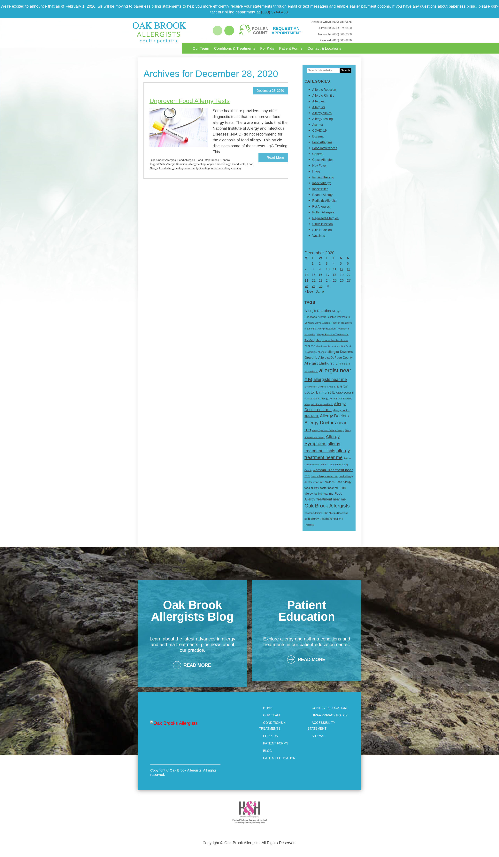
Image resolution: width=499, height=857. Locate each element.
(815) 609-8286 (335, 40)
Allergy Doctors (334, 415)
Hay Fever (319, 165)
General (225, 159)
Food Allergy (343, 482)
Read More (275, 157)
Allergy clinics (322, 113)
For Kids (267, 48)
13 (348, 269)
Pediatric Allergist (324, 200)
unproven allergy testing (226, 168)
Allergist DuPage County (335, 357)
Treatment (309, 525)
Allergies (170, 159)
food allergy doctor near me (321, 487)
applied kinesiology (218, 164)
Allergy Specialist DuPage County (328, 430)
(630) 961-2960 (335, 34)
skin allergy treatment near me (323, 518)
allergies (312, 352)
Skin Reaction (322, 230)
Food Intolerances (207, 159)
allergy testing (197, 164)
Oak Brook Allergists (327, 505)
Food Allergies (186, 159)
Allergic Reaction (176, 164)
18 (334, 275)
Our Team (201, 48)
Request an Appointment (286, 30)
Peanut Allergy (322, 194)
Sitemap (319, 736)
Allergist (322, 352)
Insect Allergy (321, 183)
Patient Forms (291, 48)
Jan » (320, 291)
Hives (316, 171)
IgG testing (203, 168)
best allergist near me (324, 476)
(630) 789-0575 (331, 21)
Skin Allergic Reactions (336, 513)
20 (348, 275)
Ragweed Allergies (325, 218)
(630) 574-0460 (335, 28)
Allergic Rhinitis (323, 95)
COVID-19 (319, 130)
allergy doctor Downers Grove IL (319, 387)
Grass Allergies (322, 159)
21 (306, 280)
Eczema (318, 136)
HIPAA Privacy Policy (330, 715)
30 (320, 286)
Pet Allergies (321, 206)
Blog (267, 750)
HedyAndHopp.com (256, 822)
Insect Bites (320, 189)
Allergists (318, 107)
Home (268, 708)
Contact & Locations (324, 48)
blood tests (238, 164)
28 (306, 286)
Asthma (317, 124)
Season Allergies (313, 513)
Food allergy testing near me (177, 168)
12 (341, 269)
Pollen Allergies (323, 212)
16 (320, 275)
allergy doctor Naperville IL (318, 404)
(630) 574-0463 (274, 12)
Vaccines (318, 235)
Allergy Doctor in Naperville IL (336, 398)
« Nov (308, 291)
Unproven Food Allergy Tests (190, 100)
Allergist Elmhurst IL (321, 363)
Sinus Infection (322, 224)
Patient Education (279, 758)
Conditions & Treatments (234, 48)
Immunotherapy (323, 177)
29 (313, 286)
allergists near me (330, 379)
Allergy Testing (322, 119)
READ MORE (197, 665)
